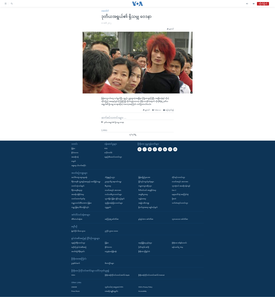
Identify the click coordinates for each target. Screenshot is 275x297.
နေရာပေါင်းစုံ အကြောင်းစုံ (180, 194)
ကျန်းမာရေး (142, 199)
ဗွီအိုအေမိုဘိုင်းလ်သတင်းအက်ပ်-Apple (117, 275)
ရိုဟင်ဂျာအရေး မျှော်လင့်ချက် (148, 207)
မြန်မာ (73, 148)
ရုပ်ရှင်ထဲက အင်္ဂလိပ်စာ (145, 219)
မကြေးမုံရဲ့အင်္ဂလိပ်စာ (112, 219)
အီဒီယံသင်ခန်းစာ (76, 219)
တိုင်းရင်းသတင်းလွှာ (178, 177)
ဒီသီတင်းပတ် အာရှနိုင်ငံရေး (147, 190)
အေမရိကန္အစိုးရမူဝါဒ (111, 291)
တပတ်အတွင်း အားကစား (113, 190)
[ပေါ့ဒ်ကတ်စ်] (170, 149)
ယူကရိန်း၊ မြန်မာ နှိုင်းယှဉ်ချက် (115, 199)
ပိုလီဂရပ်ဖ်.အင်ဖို (143, 247)
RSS (105, 148)
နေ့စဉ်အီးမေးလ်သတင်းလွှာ (113, 157)
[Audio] (247, 3)
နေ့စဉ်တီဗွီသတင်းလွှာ (78, 243)
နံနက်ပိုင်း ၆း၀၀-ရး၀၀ (78, 231)
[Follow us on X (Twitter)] (145, 149)
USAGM (74, 287)
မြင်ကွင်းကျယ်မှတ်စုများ (146, 181)
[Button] (170, 29)
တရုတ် (73, 161)
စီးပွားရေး (108, 186)
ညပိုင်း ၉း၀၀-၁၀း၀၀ (111, 231)
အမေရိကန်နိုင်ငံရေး (77, 194)
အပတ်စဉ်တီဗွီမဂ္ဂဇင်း (78, 251)
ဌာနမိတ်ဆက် (75, 263)
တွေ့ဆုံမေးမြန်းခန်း (111, 251)
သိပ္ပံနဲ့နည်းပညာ (110, 177)
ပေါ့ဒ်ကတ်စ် (108, 153)
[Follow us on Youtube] (150, 149)
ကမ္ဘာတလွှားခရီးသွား (145, 186)
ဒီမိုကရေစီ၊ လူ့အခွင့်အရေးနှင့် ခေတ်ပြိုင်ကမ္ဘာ (85, 181)
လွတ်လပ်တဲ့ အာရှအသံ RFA (114, 287)
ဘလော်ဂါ (105, 11)
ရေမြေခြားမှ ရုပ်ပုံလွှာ (145, 243)
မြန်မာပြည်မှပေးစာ (144, 177)
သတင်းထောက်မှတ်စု (78, 199)
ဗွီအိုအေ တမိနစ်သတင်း (179, 243)
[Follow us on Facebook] (140, 149)
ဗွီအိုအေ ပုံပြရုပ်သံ (144, 251)
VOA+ (73, 275)
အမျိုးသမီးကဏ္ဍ (143, 203)
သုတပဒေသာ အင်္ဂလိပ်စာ (180, 219)
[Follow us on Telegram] (160, 149)
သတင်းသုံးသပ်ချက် (77, 186)
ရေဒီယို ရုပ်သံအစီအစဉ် (78, 247)
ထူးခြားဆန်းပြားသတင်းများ (114, 203)
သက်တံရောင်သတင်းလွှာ (180, 203)
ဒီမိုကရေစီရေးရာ (76, 190)
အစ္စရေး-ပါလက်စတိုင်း (78, 165)
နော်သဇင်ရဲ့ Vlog (177, 247)
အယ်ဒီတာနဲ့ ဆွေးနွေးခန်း (79, 177)
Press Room (75, 291)
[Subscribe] (175, 149)
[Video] (254, 3)
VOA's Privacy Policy (145, 287)
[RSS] (165, 149)
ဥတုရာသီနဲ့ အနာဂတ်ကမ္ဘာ (113, 181)
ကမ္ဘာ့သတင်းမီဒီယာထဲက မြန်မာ (81, 203)
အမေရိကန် (75, 157)
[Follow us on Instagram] (155, 149)
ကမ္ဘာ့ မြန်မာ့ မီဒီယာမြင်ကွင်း (80, 207)
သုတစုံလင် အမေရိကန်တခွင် (181, 186)
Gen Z (174, 190)
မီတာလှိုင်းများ (109, 263)
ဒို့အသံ (174, 199)
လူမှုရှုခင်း (108, 207)
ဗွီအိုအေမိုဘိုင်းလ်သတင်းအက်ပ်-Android (151, 275)
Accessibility (142, 291)
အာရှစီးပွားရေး (143, 194)
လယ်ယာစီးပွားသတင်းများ (113, 194)
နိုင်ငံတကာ (74, 153)
